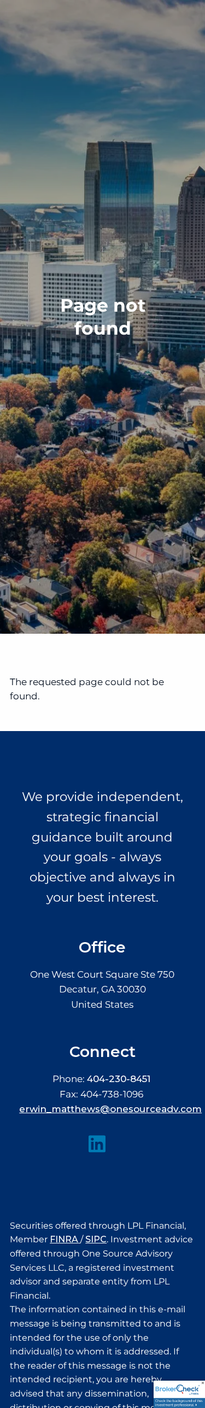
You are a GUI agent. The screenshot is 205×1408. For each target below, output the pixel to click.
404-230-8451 (118, 1078)
